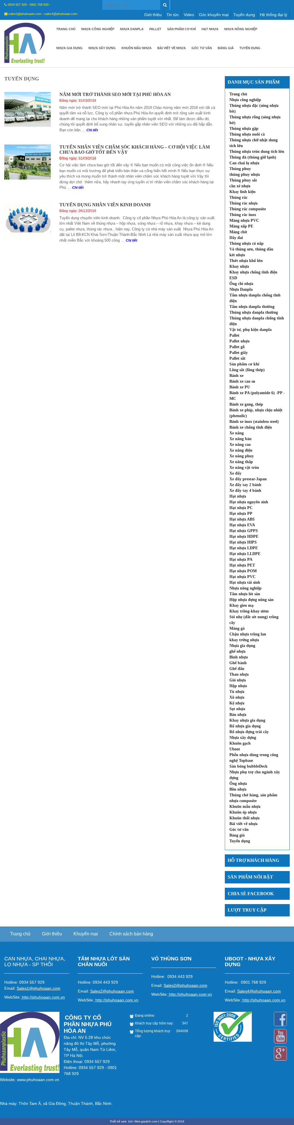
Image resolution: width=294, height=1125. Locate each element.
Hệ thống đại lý (273, 14)
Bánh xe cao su (242, 381)
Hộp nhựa (238, 686)
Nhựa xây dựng (102, 48)
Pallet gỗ (237, 347)
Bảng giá (226, 48)
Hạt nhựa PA (240, 559)
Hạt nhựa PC (241, 508)
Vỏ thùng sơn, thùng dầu (251, 249)
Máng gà (237, 628)
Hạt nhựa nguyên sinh (248, 502)
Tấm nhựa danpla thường (251, 307)
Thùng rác (238, 197)
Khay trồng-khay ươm (249, 611)
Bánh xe (236, 375)
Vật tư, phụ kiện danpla (250, 330)
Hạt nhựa (210, 29)
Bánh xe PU (239, 387)
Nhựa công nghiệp (97, 29)
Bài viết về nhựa (171, 48)
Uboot (234, 749)
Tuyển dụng (244, 14)
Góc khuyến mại (214, 14)
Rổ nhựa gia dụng (245, 726)
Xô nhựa (236, 697)
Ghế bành (238, 663)
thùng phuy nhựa (244, 174)
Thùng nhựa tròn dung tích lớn (256, 151)
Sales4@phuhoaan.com (259, 991)
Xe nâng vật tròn (244, 467)
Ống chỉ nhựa (241, 284)
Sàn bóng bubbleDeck (248, 766)
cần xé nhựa (239, 186)
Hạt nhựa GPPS (243, 531)
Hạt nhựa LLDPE (244, 554)
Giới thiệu (153, 14)
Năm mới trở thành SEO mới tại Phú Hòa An (115, 94)
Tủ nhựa (236, 691)
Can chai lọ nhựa (244, 163)
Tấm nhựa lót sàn (244, 594)
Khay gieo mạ (241, 605)
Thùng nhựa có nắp (246, 243)
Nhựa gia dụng (69, 48)
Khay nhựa (239, 266)
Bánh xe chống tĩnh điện (250, 427)
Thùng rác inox (242, 215)
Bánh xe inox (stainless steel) (254, 421)
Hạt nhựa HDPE (243, 536)
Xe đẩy (235, 473)
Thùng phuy (240, 169)
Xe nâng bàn (240, 439)
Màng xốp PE (241, 226)
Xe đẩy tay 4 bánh (245, 490)
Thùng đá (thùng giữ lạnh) (252, 157)
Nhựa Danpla (132, 29)
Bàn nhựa (237, 714)
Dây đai (236, 238)
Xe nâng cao (240, 444)
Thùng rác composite (247, 209)
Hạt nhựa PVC (242, 577)
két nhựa (237, 255)
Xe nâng (236, 433)
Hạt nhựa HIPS (243, 542)
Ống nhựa (238, 783)
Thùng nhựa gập (243, 128)
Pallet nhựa (239, 341)
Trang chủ (66, 29)
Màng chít (238, 232)
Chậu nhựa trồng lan (247, 634)
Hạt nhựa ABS (242, 519)
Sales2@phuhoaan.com (112, 991)
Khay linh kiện (242, 192)
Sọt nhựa (237, 709)
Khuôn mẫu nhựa (136, 48)
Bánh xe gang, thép (246, 404)
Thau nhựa (239, 674)
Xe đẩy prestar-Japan (248, 479)
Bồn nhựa (237, 789)
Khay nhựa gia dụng (247, 720)
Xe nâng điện (240, 450)
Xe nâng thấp (241, 462)
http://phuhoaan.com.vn (43, 997)
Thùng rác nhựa (243, 203)
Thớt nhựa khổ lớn (246, 261)
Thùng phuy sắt (243, 180)
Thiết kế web (118, 1121)
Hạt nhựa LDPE (243, 548)
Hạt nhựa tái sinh (244, 582)
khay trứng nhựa (244, 640)
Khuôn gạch (240, 743)
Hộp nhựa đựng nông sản (251, 600)
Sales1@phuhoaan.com (38, 988)
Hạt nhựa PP (240, 513)
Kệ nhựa (236, 703)
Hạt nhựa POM (243, 571)
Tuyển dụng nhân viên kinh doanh (104, 204)
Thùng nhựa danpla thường (253, 312)
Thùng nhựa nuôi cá (247, 134)
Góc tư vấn (202, 48)
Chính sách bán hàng (131, 933)
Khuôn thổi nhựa (244, 818)
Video (189, 14)
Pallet (155, 29)
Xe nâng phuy (241, 456)
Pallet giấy (238, 352)
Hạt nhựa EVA (242, 525)
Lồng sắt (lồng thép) (247, 370)
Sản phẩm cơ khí (181, 29)
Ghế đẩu (236, 668)
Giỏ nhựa (237, 680)
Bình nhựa (238, 657)
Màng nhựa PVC (244, 220)
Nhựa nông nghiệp (240, 29)
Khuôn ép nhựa (243, 812)
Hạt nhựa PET (242, 565)
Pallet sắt (237, 358)
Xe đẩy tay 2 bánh (245, 485)
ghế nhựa (237, 651)
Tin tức (173, 14)
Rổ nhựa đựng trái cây (249, 732)
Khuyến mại (86, 933)
